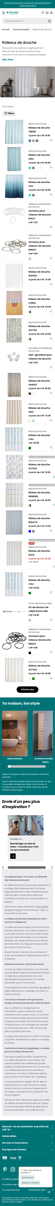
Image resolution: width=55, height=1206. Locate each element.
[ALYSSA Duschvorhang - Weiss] (30, 477)
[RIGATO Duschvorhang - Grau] (33, 531)
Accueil (5, 29)
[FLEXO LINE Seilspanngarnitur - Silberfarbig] (30, 620)
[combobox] (27, 21)
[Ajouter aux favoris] (51, 140)
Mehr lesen (7, 59)
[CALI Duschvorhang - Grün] (30, 448)
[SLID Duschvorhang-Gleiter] (14, 357)
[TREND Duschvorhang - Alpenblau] (30, 140)
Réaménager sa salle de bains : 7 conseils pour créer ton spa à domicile (24, 846)
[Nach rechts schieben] (50, 766)
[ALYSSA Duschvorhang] (14, 467)
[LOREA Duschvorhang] (14, 303)
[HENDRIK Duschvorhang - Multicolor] (30, 505)
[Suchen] (49, 21)
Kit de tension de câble (40, 603)
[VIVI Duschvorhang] (14, 186)
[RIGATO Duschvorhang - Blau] (30, 531)
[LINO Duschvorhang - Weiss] (37, 168)
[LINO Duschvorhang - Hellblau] (33, 421)
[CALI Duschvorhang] (14, 439)
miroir (11, 1036)
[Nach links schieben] (2, 766)
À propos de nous (11, 1189)
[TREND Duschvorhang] (14, 132)
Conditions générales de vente (17, 1179)
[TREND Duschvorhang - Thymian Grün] (37, 140)
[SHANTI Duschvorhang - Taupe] (30, 393)
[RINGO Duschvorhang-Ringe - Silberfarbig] (30, 259)
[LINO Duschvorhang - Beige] (40, 168)
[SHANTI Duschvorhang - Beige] (33, 393)
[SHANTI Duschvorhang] (14, 385)
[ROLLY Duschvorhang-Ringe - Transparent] (33, 227)
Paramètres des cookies (41, 1189)
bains (18, 910)
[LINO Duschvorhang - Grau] (33, 168)
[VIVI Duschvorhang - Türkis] (30, 195)
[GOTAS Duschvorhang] (14, 330)
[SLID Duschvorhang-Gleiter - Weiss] (30, 368)
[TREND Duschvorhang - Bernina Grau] (33, 140)
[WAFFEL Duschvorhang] (14, 276)
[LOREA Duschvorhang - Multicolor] (30, 312)
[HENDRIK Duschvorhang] (14, 495)
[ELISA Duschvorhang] (14, 553)
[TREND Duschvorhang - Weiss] (40, 140)
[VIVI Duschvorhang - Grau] (33, 195)
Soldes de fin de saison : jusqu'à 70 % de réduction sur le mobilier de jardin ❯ (27, 4)
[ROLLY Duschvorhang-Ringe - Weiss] (30, 227)
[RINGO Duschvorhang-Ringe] (14, 246)
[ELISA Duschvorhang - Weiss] (30, 567)
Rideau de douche (37, 124)
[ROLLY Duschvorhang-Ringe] (14, 215)
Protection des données (14, 1184)
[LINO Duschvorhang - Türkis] (30, 168)
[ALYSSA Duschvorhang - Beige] (30, 678)
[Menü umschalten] (3, 13)
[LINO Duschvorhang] (14, 159)
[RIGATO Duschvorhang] (14, 522)
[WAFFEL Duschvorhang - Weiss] (30, 284)
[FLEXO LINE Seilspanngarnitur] (14, 611)
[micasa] (12, 12)
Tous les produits (21, 29)
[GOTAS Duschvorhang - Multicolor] (30, 339)
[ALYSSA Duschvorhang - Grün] (33, 678)
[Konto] (51, 12)
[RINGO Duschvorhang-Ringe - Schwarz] (30, 653)
